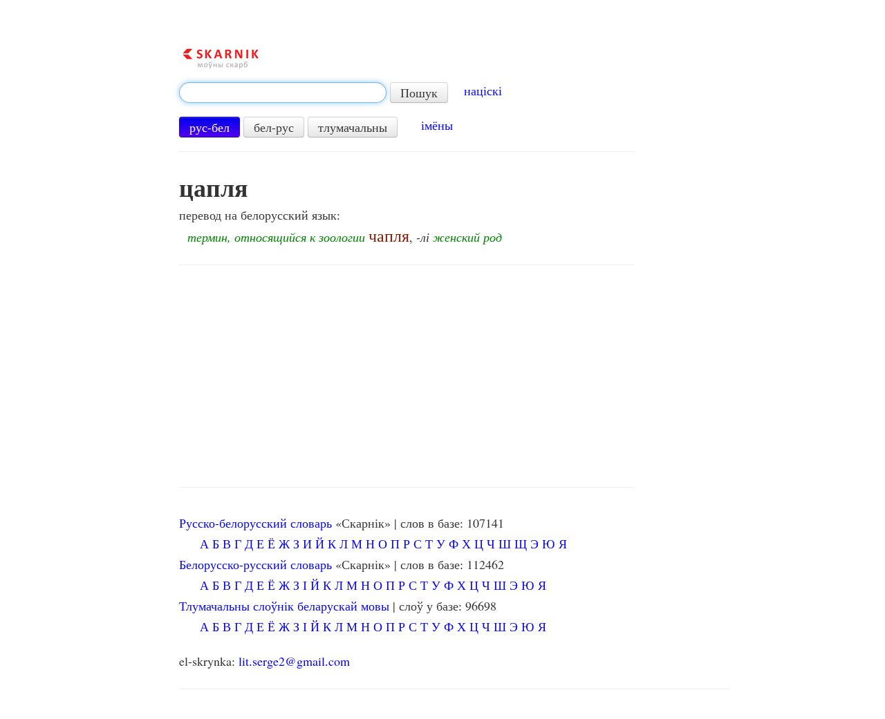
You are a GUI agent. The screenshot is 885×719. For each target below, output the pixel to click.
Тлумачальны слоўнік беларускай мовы (284, 605)
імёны (437, 125)
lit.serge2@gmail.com (294, 661)
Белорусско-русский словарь (255, 564)
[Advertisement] (407, 376)
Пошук (419, 92)
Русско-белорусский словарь (255, 523)
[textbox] (282, 92)
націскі (483, 90)
